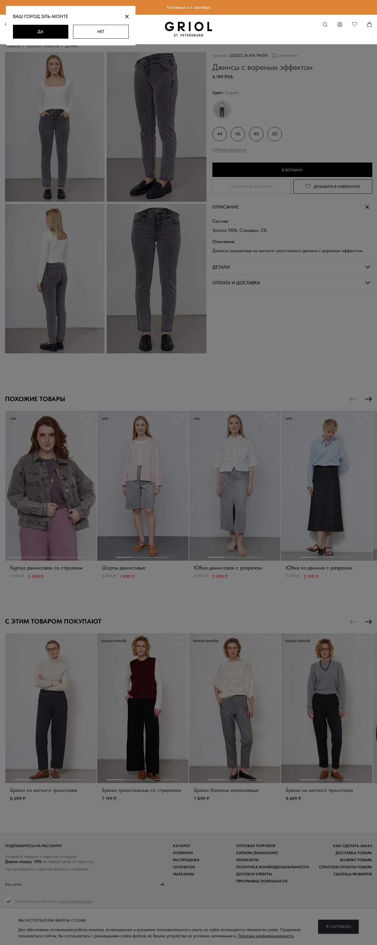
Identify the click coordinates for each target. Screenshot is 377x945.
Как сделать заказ (352, 846)
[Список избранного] (355, 24)
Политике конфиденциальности (265, 935)
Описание (225, 207)
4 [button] (58, 557)
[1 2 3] (142, 486)
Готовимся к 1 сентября (189, 7)
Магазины (183, 874)
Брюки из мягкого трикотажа (43, 790)
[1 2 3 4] (51, 708)
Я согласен (338, 926)
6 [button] (87, 557)
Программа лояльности (261, 881)
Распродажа (186, 860)
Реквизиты (247, 860)
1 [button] (15, 557)
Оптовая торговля (255, 846)
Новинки (183, 853)
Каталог (182, 846)
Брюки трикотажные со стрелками (141, 790)
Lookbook (184, 867)
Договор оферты (254, 874)
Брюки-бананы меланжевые (226, 790)
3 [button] (43, 557)
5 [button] (72, 557)
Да (40, 31)
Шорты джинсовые (123, 568)
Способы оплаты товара (345, 867)
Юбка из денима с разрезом (319, 568)
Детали (221, 267)
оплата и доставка (236, 282)
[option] (51, 500)
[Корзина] (369, 24)
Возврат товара (356, 860)
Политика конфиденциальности (272, 867)
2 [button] (29, 557)
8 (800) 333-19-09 (188, 930)
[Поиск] (325, 24)
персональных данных (76, 901)
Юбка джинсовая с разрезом (228, 568)
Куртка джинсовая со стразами (46, 568)
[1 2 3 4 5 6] (51, 486)
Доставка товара (353, 853)
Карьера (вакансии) (257, 853)
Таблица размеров (229, 149)
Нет (100, 31)
